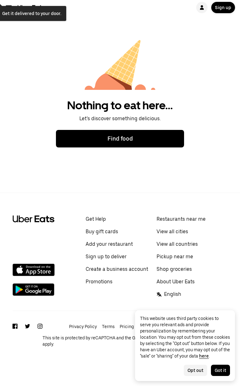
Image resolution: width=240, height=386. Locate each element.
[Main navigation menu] (8, 7)
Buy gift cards (102, 231)
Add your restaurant (109, 244)
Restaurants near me (181, 219)
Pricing (127, 326)
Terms (108, 326)
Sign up (223, 7)
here (204, 355)
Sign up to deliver (106, 257)
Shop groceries (174, 269)
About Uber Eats (176, 282)
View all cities (172, 231)
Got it (220, 370)
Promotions (99, 282)
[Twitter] (27, 334)
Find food (120, 138)
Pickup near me (175, 257)
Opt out (195, 370)
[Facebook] (15, 334)
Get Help (96, 219)
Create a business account (117, 269)
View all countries (177, 244)
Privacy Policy (83, 326)
